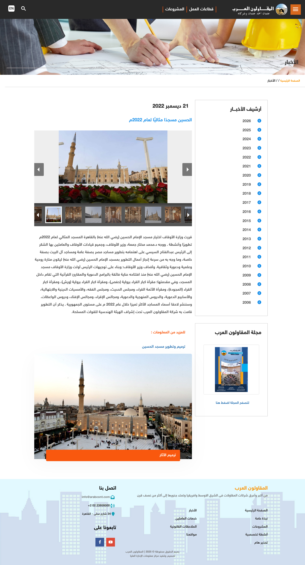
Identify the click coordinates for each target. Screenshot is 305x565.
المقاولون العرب (251, 488)
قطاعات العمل (201, 9)
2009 (247, 275)
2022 (247, 157)
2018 (247, 194)
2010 (247, 266)
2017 (247, 203)
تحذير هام (261, 543)
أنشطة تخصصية (256, 535)
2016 (247, 212)
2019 (247, 185)
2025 (247, 130)
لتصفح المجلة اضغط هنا (232, 403)
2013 (247, 239)
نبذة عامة (261, 519)
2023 (247, 148)
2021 (247, 166)
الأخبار (193, 511)
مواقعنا (191, 535)
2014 (247, 230)
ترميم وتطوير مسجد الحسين (163, 347)
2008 (247, 284)
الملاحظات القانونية (183, 527)
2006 (247, 303)
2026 (247, 121)
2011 (247, 257)
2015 (247, 221)
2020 (247, 175)
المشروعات (174, 9)
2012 (247, 248)
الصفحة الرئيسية (290, 81)
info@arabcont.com (96, 497)
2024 (247, 139)
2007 (247, 293)
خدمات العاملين (186, 519)
